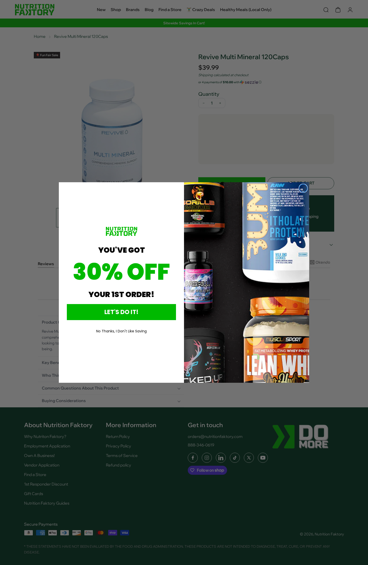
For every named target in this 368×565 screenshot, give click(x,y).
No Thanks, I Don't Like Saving (121, 331)
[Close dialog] (303, 188)
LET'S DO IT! (121, 312)
